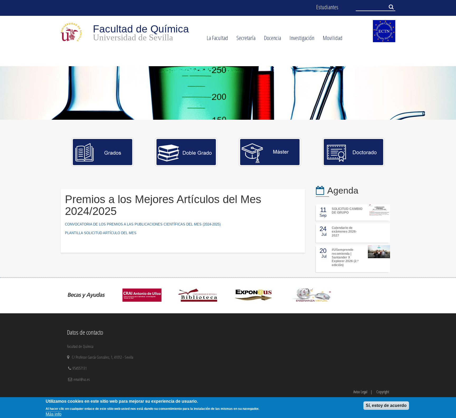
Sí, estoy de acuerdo (386, 405)
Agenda (342, 190)
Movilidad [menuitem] (331, 39)
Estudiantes (327, 7)
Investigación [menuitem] (299, 39)
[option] (228, 93)
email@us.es (81, 379)
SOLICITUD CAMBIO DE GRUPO (347, 210)
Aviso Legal (360, 391)
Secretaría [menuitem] (243, 39)
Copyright (382, 391)
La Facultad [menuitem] (215, 39)
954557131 (80, 368)
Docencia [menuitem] (270, 39)
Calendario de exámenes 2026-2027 (344, 231)
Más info (53, 414)
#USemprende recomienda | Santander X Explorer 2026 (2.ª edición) (345, 257)
